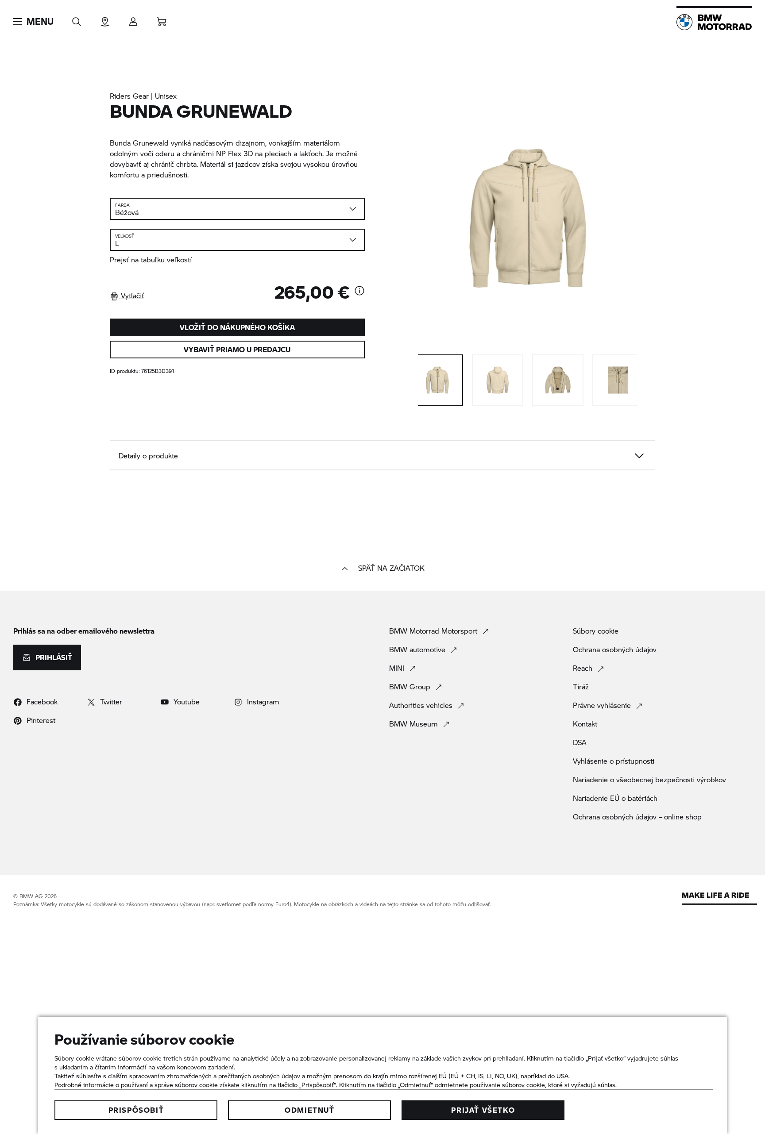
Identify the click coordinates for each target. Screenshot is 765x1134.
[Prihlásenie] (133, 19)
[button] (33, 21)
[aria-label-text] (359, 291)
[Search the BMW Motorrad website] (76, 19)
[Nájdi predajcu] (105, 19)
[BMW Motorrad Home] (714, 22)
